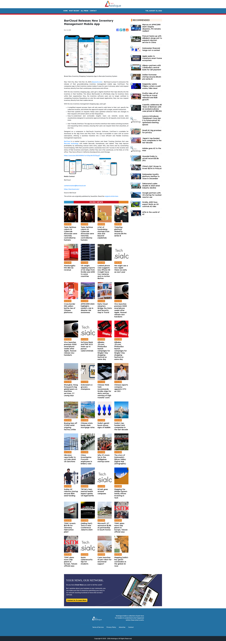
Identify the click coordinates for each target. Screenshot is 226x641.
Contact (131, 627)
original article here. (111, 196)
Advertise (122, 627)
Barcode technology (71, 143)
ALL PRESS (84, 11)
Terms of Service (98, 627)
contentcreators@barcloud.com (75, 185)
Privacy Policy (111, 627)
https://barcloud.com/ (71, 189)
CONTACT (93, 11)
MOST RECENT (74, 11)
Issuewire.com (97, 82)
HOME (65, 11)
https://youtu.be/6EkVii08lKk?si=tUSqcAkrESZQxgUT (82, 155)
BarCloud (67, 141)
